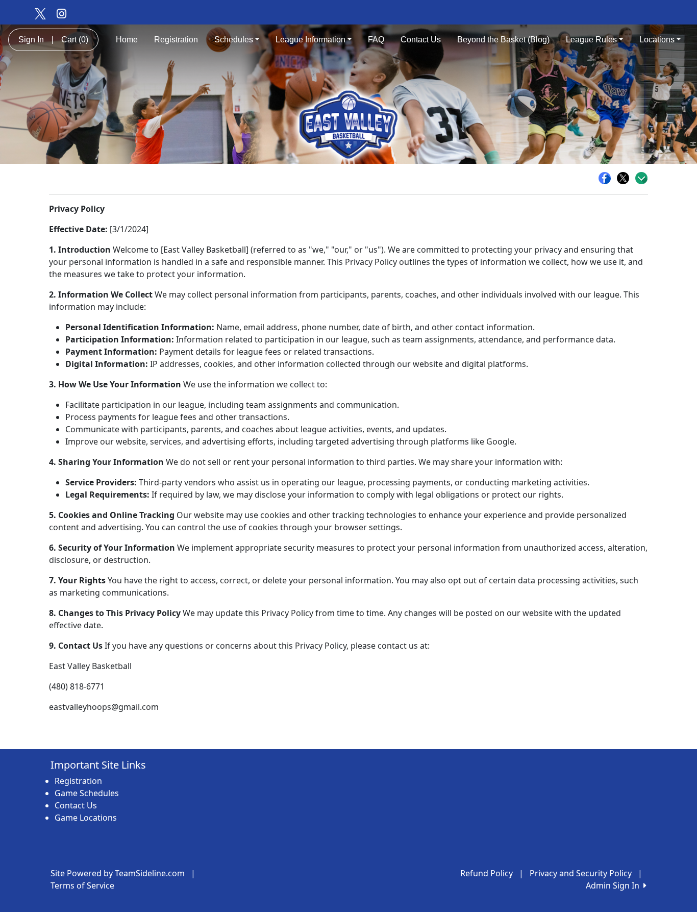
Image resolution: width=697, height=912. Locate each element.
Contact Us (421, 39)
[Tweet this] (625, 178)
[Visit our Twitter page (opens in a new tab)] (40, 13)
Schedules (233, 39)
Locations (657, 39)
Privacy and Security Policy (581, 873)
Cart (74, 39)
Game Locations (86, 817)
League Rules (591, 39)
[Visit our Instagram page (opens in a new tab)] (61, 13)
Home (127, 39)
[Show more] (641, 178)
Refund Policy (486, 873)
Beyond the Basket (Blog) (503, 39)
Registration (176, 39)
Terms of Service (82, 885)
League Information (310, 39)
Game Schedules (87, 793)
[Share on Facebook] (607, 178)
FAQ (376, 39)
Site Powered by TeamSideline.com (118, 873)
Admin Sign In (614, 885)
